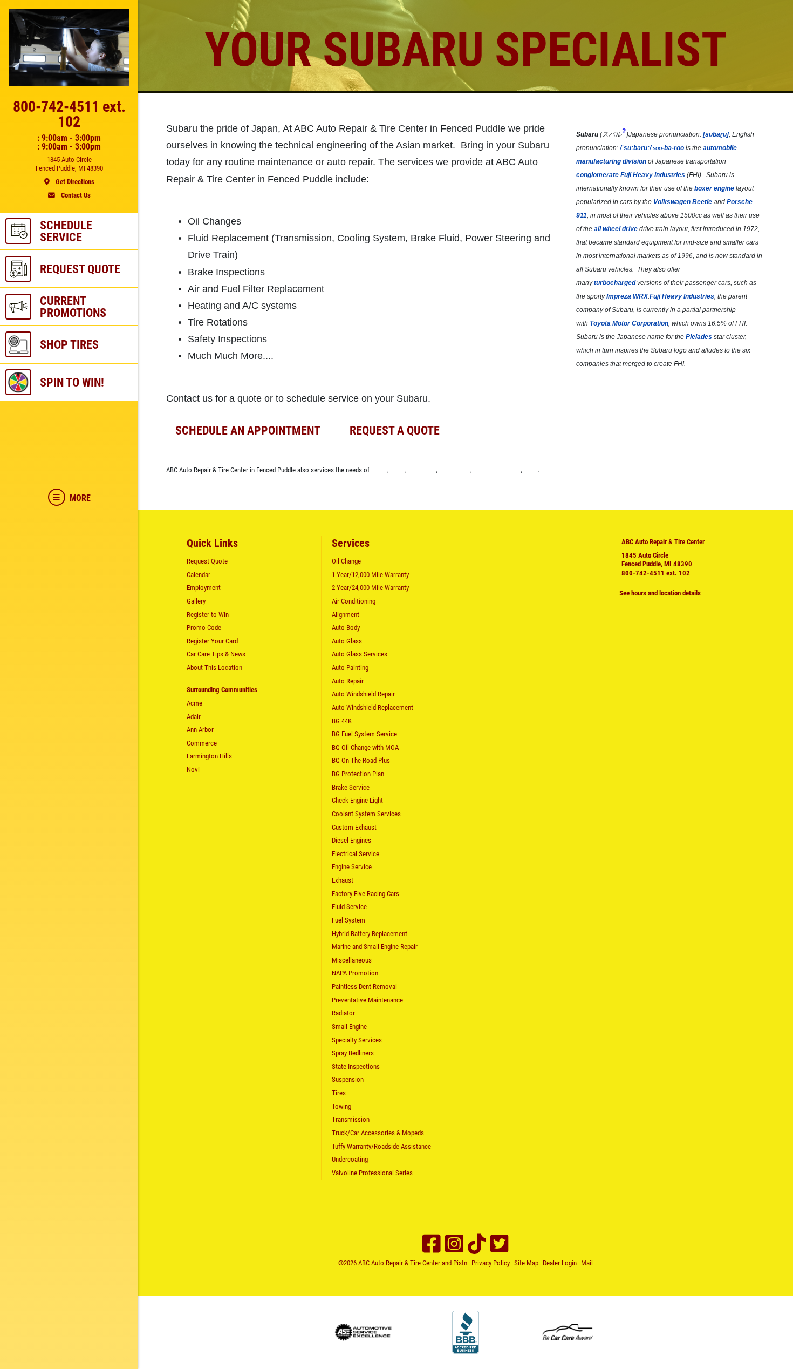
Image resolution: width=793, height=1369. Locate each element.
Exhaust (342, 880)
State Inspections (356, 1066)
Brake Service (351, 787)
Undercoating (350, 1159)
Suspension (348, 1079)
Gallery (196, 601)
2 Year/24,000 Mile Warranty (370, 588)
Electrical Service (355, 854)
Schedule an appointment (247, 430)
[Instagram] (454, 1243)
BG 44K (342, 721)
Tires (339, 1093)
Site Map (526, 1263)
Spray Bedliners (353, 1053)
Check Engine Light (357, 800)
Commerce (454, 470)
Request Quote (207, 561)
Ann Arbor (422, 470)
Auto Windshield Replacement (372, 707)
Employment (204, 588)
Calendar (198, 575)
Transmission (351, 1119)
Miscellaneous (352, 960)
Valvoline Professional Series (372, 1173)
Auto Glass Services (359, 654)
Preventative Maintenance (367, 1000)
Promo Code (204, 627)
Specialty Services (357, 1040)
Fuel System (348, 920)
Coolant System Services (366, 814)
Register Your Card (212, 641)
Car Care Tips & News (216, 654)
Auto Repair (348, 681)
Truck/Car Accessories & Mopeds (378, 1133)
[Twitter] (499, 1243)
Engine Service (352, 867)
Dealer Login (560, 1263)
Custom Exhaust (354, 827)
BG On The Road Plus (361, 760)
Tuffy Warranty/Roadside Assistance (381, 1146)
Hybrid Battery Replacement (369, 934)
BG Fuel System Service (364, 734)
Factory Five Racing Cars (365, 894)
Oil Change (346, 561)
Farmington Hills (497, 470)
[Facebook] (431, 1243)
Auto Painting (350, 667)
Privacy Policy (490, 1263)
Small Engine (349, 1026)
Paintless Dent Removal (364, 986)
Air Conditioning (353, 601)
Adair (398, 470)
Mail (587, 1263)
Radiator (343, 1013)
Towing (341, 1106)
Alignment (345, 615)
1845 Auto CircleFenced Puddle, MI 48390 (656, 559)
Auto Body (346, 627)
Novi (531, 470)
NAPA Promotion (355, 973)
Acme (379, 470)
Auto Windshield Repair (363, 694)
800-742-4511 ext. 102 (655, 573)
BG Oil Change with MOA (365, 747)
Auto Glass (347, 641)
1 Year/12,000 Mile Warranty (370, 575)
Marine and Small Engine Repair (375, 947)
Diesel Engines (351, 840)
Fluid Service (349, 907)
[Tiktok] (477, 1243)
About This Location (214, 667)
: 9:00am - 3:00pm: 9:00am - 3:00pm (69, 142)
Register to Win (208, 615)
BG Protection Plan (358, 774)
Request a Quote (395, 430)
